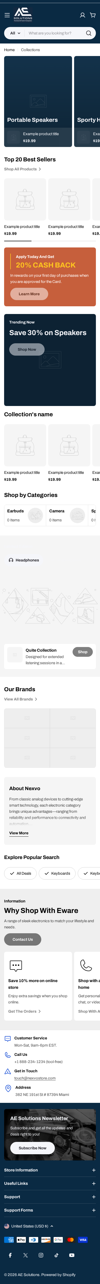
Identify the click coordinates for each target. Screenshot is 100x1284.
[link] (25, 515)
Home (9, 50)
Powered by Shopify (58, 1275)
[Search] (89, 33)
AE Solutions (28, 1275)
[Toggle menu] (7, 15)
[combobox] (50, 33)
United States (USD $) (29, 1226)
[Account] (82, 15)
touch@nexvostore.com (35, 1078)
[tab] (23, 560)
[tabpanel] (50, 656)
